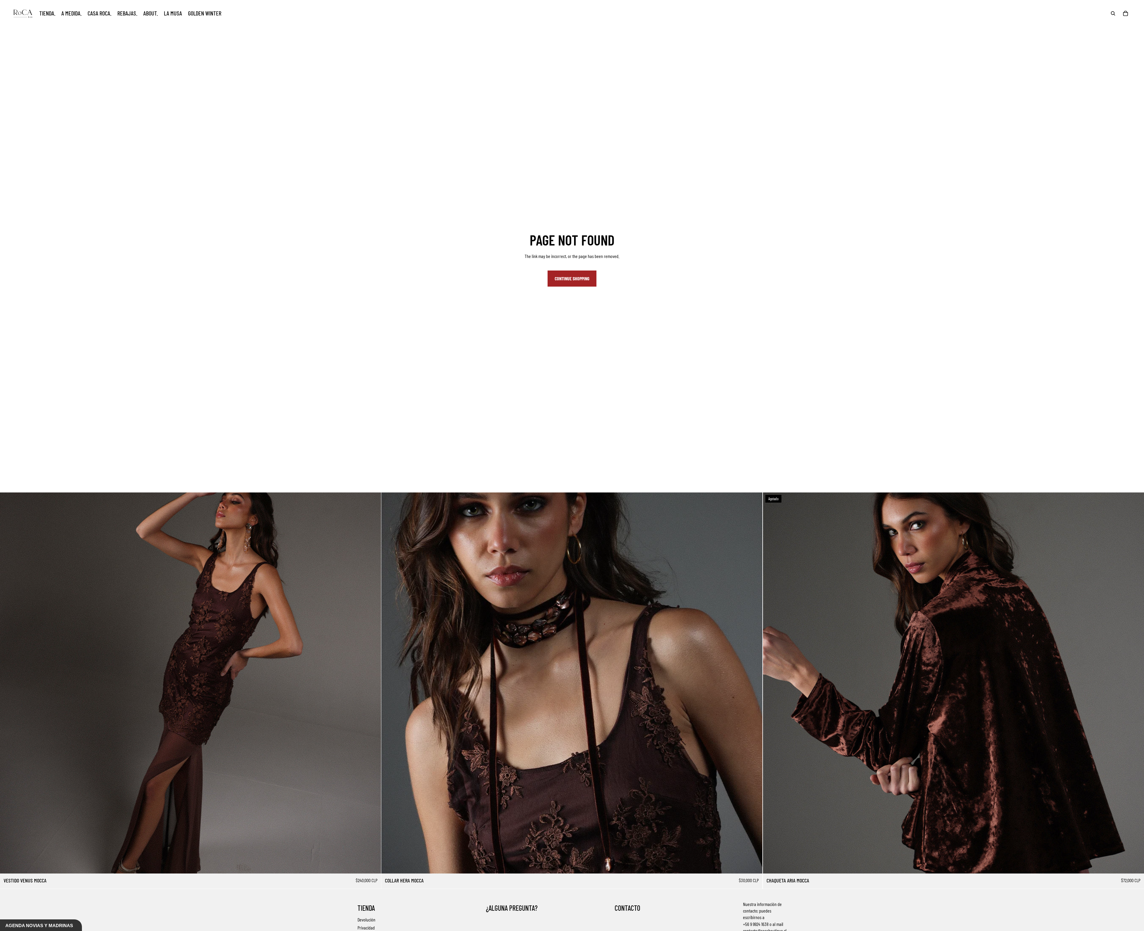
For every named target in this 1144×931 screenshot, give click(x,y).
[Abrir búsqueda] (1113, 13)
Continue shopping (572, 278)
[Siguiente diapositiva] (372, 683)
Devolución (366, 919)
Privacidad (366, 927)
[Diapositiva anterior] (9, 683)
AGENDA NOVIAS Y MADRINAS (39, 925)
